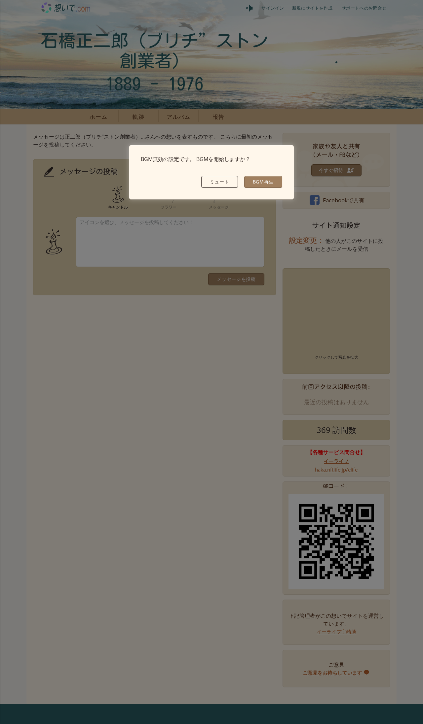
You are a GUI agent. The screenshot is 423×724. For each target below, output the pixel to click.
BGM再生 (263, 182)
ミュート (219, 182)
